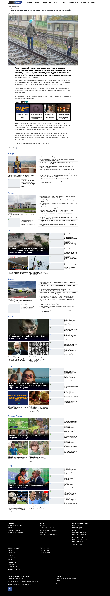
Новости (29, 3)
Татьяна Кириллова (74, 7)
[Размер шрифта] (9, 13)
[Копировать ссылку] (13, 13)
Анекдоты (63, 3)
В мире (44, 3)
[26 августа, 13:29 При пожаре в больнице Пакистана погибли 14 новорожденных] (18, 263)
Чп (50, 3)
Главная (10, 6)
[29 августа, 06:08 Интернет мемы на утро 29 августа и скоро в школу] (18, 398)
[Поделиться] (16, 13)
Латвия (37, 3)
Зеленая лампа (74, 3)
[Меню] (101, 2)
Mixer (55, 3)
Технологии (85, 3)
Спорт (93, 3)
